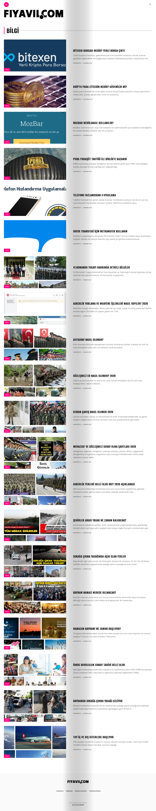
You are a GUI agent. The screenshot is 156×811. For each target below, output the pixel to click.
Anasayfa (59, 791)
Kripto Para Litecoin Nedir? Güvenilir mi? (100, 87)
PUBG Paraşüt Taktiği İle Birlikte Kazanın (100, 159)
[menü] (6, 4)
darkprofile (77, 63)
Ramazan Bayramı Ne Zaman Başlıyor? (97, 629)
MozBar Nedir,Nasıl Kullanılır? (93, 123)
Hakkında (69, 791)
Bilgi (7, 70)
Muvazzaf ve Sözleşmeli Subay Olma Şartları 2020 (104, 446)
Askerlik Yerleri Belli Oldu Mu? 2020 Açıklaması (104, 484)
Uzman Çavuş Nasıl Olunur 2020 (93, 412)
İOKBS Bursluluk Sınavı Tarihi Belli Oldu (99, 665)
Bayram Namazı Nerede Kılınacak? (94, 592)
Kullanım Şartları (81, 791)
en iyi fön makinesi (78, 805)
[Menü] (150, 4)
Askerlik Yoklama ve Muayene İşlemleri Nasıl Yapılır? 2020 (110, 303)
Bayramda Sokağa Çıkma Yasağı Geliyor (97, 701)
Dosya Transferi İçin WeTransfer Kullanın (100, 231)
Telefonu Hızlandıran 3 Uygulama (94, 195)
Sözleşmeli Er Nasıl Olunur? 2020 (94, 376)
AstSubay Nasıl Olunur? (88, 339)
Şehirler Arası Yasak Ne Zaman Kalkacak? (99, 520)
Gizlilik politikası (95, 791)
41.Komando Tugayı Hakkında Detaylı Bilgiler (101, 267)
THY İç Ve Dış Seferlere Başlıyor (93, 737)
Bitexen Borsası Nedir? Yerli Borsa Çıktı (99, 50)
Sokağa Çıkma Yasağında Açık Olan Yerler (99, 556)
